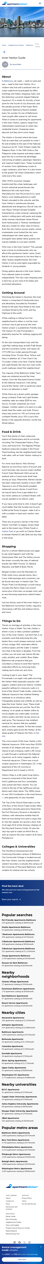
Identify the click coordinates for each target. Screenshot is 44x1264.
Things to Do (11, 621)
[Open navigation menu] (40, 3)
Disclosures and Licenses (11, 1208)
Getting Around (13, 292)
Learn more (22, 1259)
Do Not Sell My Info (29, 1204)
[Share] (4, 52)
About (6, 76)
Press (8, 1204)
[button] (22, 22)
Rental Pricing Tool (12, 1234)
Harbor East (7, 531)
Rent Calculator (11, 1219)
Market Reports (11, 1231)
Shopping (9, 546)
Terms (24, 1201)
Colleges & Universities (18, 846)
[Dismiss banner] (41, 1247)
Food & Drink (11, 431)
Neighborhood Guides (16, 45)
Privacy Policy (27, 1198)
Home (4, 45)
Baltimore (29, 45)
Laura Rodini (16, 64)
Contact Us (10, 1201)
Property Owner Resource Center (18, 1228)
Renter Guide (10, 1216)
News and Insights (12, 1225)
